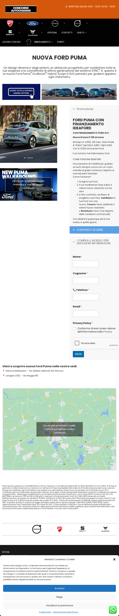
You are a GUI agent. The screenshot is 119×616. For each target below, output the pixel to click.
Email (77, 306)
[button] (114, 559)
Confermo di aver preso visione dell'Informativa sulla (96, 330)
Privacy (107, 331)
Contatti (66, 32)
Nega (59, 596)
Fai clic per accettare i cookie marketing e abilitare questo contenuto (28, 184)
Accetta (59, 588)
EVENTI (60, 41)
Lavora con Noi (11, 41)
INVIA (78, 354)
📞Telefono (81, 289)
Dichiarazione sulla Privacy (65, 612)
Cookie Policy (45, 612)
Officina (52, 32)
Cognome (80, 273)
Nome (77, 256)
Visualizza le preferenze (59, 605)
